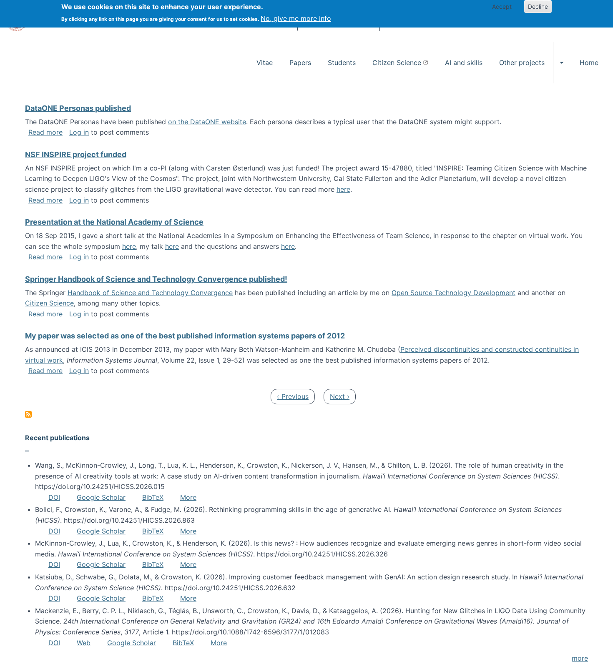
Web (83, 643)
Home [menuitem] (589, 62)
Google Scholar (101, 497)
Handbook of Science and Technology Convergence (150, 292)
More (188, 497)
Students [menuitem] (342, 62)
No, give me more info (296, 18)
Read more (45, 132)
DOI (54, 497)
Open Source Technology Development (453, 292)
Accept (502, 6)
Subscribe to (28, 414)
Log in (79, 132)
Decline (538, 6)
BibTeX (152, 497)
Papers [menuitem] (300, 62)
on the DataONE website (207, 122)
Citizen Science (49, 303)
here (343, 189)
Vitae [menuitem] (264, 62)
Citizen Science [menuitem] (396, 62)
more (580, 658)
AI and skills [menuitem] (463, 62)
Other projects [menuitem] (522, 62)
